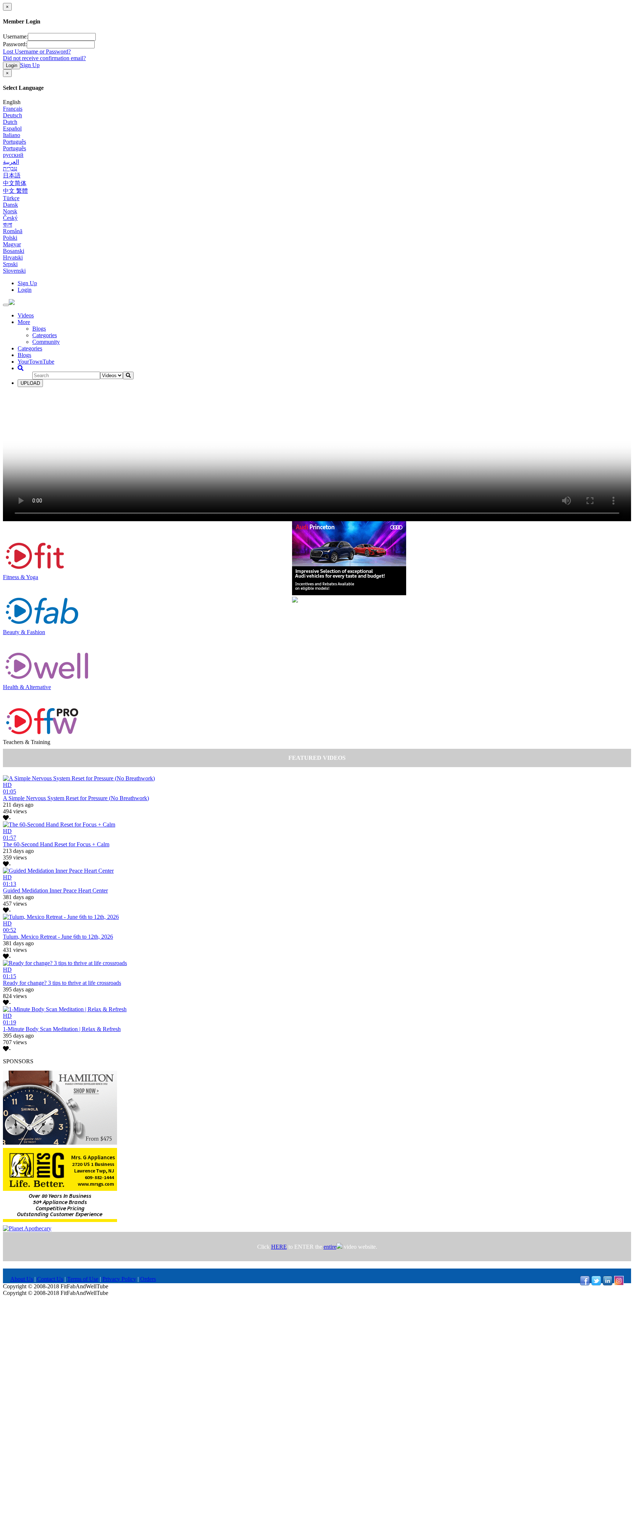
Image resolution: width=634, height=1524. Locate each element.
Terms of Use (82, 1279)
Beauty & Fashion (24, 632)
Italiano (11, 135)
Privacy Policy (119, 1279)
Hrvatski (13, 257)
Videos (26, 315)
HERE (279, 1247)
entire (330, 1247)
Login (11, 65)
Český (10, 218)
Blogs (39, 328)
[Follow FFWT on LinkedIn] (607, 1283)
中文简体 (14, 183)
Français (12, 109)
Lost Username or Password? (37, 51)
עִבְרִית (10, 168)
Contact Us (50, 1279)
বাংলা (7, 224)
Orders (148, 1279)
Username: (15, 36)
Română (12, 231)
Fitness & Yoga (20, 577)
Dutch (10, 122)
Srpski (10, 264)
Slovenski (14, 271)
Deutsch (12, 115)
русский (13, 155)
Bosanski (13, 251)
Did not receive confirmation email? (44, 58)
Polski (10, 238)
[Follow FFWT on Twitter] (596, 1283)
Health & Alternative (27, 687)
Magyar (12, 244)
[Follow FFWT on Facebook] (585, 1283)
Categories (44, 335)
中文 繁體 (15, 191)
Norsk (10, 211)
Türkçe (11, 198)
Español (12, 128)
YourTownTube (36, 361)
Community (46, 342)
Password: (15, 44)
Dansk (10, 205)
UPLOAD (30, 383)
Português (14, 142)
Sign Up (30, 65)
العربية (11, 162)
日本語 (12, 175)
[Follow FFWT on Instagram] (619, 1283)
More (24, 322)
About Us (21, 1279)
